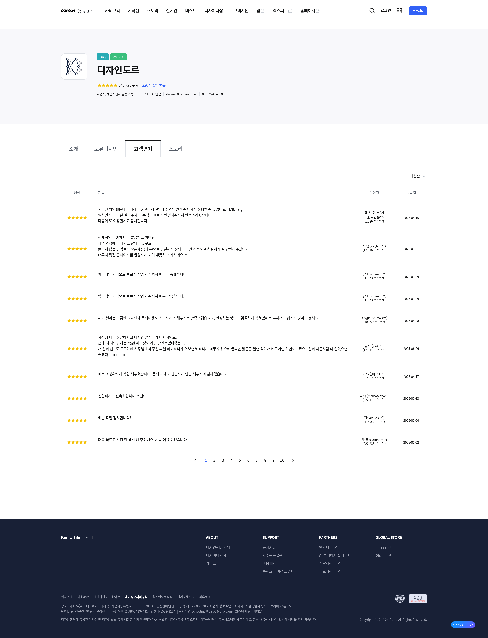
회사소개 (66, 596)
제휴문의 (204, 596)
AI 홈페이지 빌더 (331, 555)
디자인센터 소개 (218, 547)
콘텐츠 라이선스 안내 (278, 571)
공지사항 (269, 547)
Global (381, 555)
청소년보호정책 (162, 596)
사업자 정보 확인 (221, 606)
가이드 (211, 563)
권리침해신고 (185, 596)
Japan (381, 547)
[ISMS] (411, 598)
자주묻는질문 (273, 555)
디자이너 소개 (216, 555)
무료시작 (418, 10)
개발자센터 (327, 563)
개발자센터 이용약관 (107, 596)
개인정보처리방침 (136, 596)
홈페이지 (307, 10)
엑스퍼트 (280, 10)
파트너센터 (327, 571)
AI (464, 624)
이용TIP (268, 563)
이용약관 (83, 596)
